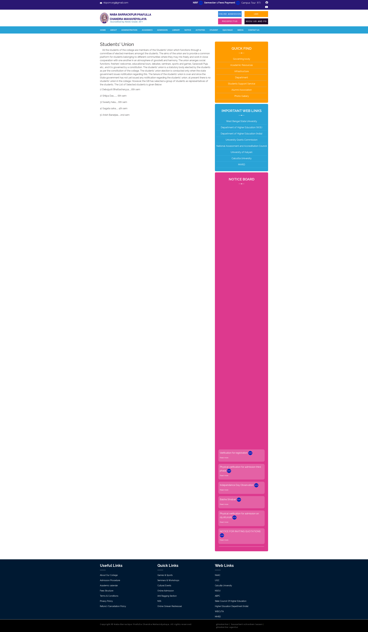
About (113, 30)
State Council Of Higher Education (230, 601)
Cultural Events (164, 585)
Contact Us (253, 30)
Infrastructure (241, 71)
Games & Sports (165, 575)
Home (103, 30)
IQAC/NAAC (228, 30)
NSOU (218, 591)
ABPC (217, 596)
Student (214, 30)
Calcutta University (242, 158)
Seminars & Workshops (168, 580)
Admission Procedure (110, 580)
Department (241, 77)
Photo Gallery (241, 96)
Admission (162, 30)
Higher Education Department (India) (231, 606)
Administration (129, 30)
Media (240, 30)
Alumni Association (241, 89)
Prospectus (230, 21)
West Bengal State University (241, 121)
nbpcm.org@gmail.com (115, 2)
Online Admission (230, 14)
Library (176, 30)
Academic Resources (241, 65)
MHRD (241, 164)
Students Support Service (241, 83)
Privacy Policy (106, 601)
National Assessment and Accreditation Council (241, 146)
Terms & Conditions (109, 596)
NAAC (217, 575)
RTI (259, 2)
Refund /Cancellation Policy (113, 606)
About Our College (109, 575)
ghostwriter (222, 624)
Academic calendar (109, 585)
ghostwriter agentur (227, 627)
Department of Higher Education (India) (241, 133)
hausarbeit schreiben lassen (247, 624)
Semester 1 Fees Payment (220, 2)
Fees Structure (106, 591)
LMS (256, 14)
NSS (159, 601)
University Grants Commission (241, 139)
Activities (200, 30)
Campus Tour (248, 2)
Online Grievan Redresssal (169, 606)
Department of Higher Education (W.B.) (241, 127)
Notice (187, 30)
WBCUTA (219, 611)
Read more (224, 442)
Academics (147, 30)
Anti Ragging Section (167, 596)
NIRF (196, 2)
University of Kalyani (241, 152)
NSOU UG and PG (256, 21)
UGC (217, 580)
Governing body (241, 59)
